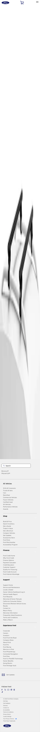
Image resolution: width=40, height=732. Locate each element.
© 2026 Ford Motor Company (10, 699)
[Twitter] (5, 690)
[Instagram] (11, 690)
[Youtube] (8, 690)
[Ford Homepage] (7, 727)
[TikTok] (2, 692)
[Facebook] (2, 690)
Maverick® (6, 473)
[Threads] (14, 690)
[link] (5, 701)
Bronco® (5, 471)
